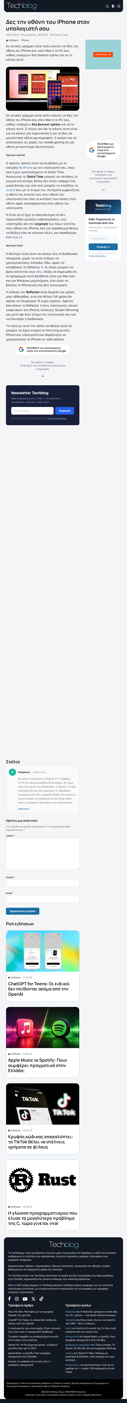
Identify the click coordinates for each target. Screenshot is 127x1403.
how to (17, 237)
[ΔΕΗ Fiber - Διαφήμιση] (103, 54)
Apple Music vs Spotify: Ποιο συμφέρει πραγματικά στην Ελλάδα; (37, 1065)
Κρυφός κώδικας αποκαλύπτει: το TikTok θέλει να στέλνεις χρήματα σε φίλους (40, 1142)
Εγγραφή (64, 410)
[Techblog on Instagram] (17, 1298)
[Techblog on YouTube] (25, 1298)
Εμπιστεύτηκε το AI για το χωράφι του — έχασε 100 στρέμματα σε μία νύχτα (89, 1368)
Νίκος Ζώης (61, 34)
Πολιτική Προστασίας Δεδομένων (36, 1383)
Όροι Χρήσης (13, 1383)
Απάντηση (23, 808)
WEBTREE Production (76, 1392)
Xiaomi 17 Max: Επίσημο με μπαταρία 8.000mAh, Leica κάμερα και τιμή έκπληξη (89, 1356)
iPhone (25, 40)
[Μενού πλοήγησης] (118, 6)
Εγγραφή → (103, 246)
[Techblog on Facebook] (9, 1298)
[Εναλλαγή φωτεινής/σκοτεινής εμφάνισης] (113, 6)
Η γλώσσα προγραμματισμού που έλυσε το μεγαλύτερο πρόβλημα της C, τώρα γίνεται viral (42, 1218)
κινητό (10, 190)
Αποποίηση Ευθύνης (41, 1386)
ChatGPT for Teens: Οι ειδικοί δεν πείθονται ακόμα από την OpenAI (39, 989)
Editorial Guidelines (61, 1386)
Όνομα (10, 877)
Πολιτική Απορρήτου (57, 418)
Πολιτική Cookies (62, 1383)
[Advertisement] (42, 593)
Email (9, 893)
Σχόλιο (10, 835)
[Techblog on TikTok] (41, 1298)
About (61, 1392)
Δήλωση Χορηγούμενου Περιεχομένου (90, 1383)
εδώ (39, 271)
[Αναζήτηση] (107, 6)
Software (13, 40)
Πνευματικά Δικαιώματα (18, 1386)
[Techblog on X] (33, 1298)
